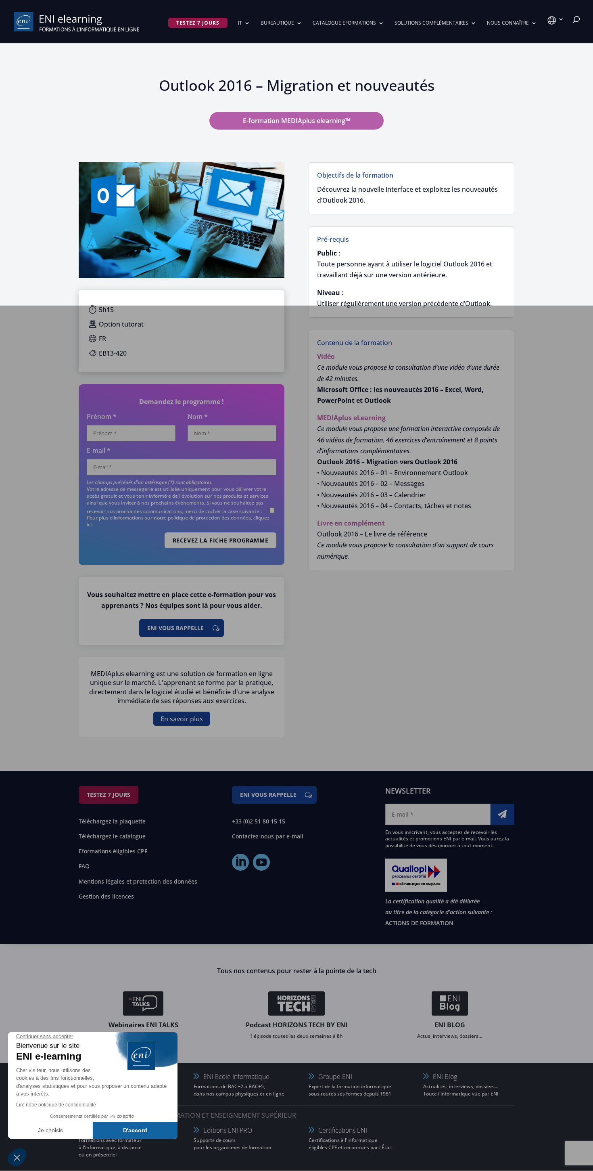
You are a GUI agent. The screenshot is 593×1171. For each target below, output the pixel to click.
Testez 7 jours (108, 794)
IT (240, 23)
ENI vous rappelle (175, 628)
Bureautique (277, 23)
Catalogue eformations (344, 23)
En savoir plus (182, 718)
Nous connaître (508, 23)
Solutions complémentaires (431, 23)
